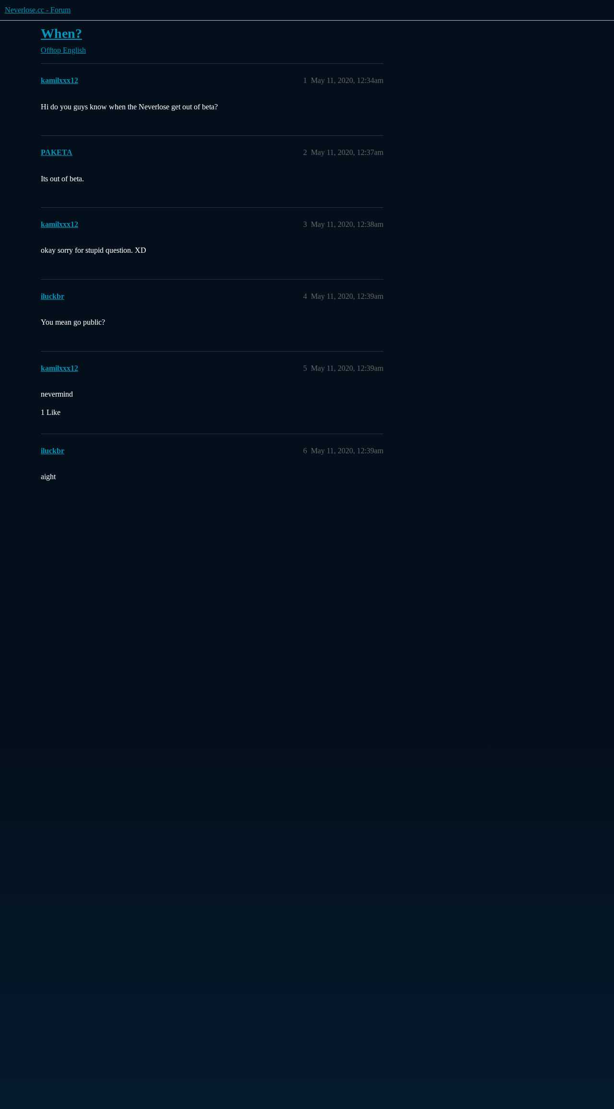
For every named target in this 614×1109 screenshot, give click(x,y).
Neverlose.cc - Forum (38, 10)
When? (61, 33)
